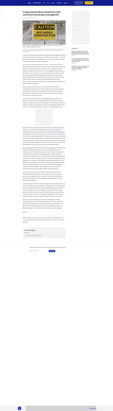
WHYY (21, 2)
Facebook (28, 212)
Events (52, 3)
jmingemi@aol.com (38, 235)
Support (65, 3)
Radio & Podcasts (37, 3)
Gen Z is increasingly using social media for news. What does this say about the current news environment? (80, 60)
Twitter (30, 212)
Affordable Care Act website (51, 98)
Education (59, 3)
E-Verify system (60, 132)
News (29, 3)
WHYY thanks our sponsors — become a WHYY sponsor (43, 124)
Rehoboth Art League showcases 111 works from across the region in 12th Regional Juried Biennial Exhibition (80, 68)
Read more (27, 232)
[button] (19, 408)
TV (43, 3)
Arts (48, 3)
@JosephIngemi (29, 235)
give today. (25, 222)
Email (33, 212)
